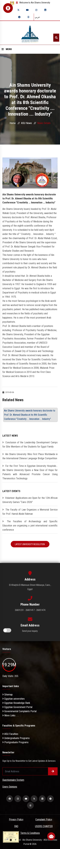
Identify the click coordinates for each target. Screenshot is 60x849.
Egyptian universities (14, 698)
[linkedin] (45, 10)
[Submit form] (53, 771)
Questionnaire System (13, 779)
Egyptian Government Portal (18, 707)
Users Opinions (9, 786)
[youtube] (27, 10)
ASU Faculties (11, 733)
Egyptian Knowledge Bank (17, 702)
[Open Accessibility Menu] (8, 8)
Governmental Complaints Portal (20, 711)
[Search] (56, 38)
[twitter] (18, 10)
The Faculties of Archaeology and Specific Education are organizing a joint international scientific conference (30, 525)
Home (13, 123)
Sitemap (8, 694)
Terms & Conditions (30, 833)
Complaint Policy (43, 819)
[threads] (28, 17)
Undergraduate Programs (17, 738)
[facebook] (9, 798)
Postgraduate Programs (16, 742)
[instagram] (36, 10)
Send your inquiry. (30, 631)
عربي (37, 17)
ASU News (26, 123)
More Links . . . (11, 715)
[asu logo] (30, 32)
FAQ (16, 826)
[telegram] (19, 17)
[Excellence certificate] (11, 836)
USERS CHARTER (44, 826)
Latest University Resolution (30, 544)
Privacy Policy (16, 819)
